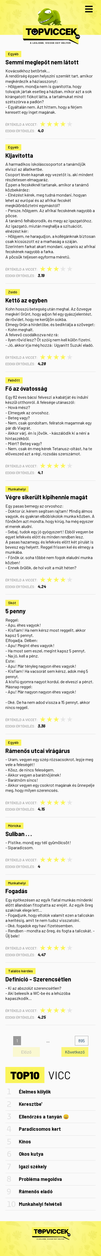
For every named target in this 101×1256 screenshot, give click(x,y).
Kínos (25, 1141)
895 (81, 1040)
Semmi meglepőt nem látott (42, 61)
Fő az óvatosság (26, 388)
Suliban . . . (18, 833)
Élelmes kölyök (35, 1092)
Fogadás (16, 890)
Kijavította (19, 155)
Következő (75, 1051)
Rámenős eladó (36, 1191)
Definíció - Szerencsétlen (38, 979)
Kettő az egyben (26, 300)
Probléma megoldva (40, 1179)
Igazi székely (33, 1166)
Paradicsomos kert (40, 1129)
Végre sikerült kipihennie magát (46, 496)
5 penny (15, 610)
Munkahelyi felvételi (40, 1204)
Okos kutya (31, 1154)
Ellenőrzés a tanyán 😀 (44, 1117)
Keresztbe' (30, 1104)
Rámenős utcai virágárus (37, 750)
